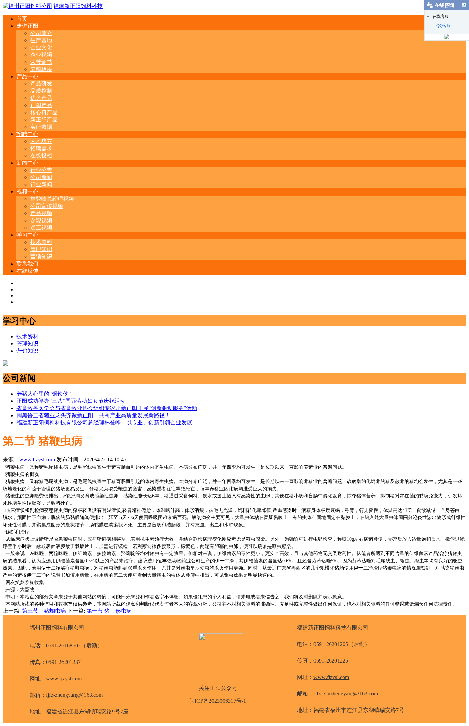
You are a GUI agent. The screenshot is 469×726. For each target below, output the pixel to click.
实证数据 (41, 127)
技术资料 (41, 242)
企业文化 (41, 47)
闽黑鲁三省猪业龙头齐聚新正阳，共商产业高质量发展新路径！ (93, 415)
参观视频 (41, 220)
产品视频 (41, 213)
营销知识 (41, 256)
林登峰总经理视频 (52, 199)
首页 (21, 19)
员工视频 (41, 228)
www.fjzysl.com (37, 459)
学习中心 (27, 235)
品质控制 (41, 91)
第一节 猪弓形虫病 (108, 611)
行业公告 (41, 170)
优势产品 (41, 98)
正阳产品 (41, 105)
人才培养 (41, 141)
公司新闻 (41, 177)
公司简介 (41, 33)
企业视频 (41, 55)
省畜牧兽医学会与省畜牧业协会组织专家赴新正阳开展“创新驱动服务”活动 (106, 408)
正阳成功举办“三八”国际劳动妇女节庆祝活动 (71, 401)
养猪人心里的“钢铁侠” (43, 394)
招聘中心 (27, 134)
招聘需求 (41, 148)
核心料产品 (44, 112)
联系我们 (27, 264)
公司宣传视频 (46, 206)
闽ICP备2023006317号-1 (217, 701)
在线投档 (41, 156)
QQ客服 (443, 25)
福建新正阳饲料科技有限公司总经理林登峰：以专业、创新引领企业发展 (104, 422)
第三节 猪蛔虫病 (43, 611)
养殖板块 (41, 69)
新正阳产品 (44, 119)
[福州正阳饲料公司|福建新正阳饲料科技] (53, 6)
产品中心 (27, 76)
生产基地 (41, 40)
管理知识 (41, 249)
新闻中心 (27, 163)
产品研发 (41, 83)
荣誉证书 (41, 62)
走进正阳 (27, 26)
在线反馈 (27, 271)
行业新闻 (41, 184)
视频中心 (27, 192)
